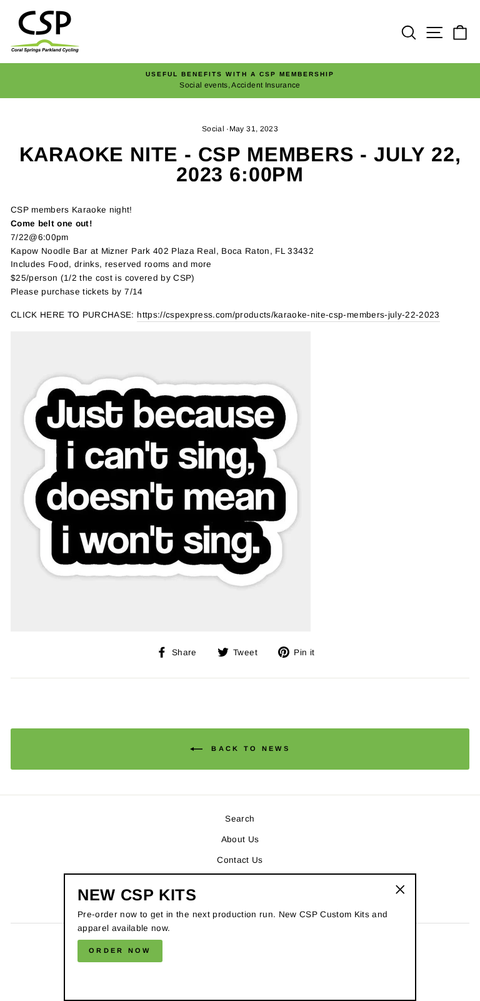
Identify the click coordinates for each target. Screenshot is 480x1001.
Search (239, 818)
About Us (240, 839)
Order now (120, 950)
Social (213, 128)
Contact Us (239, 860)
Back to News (249, 748)
